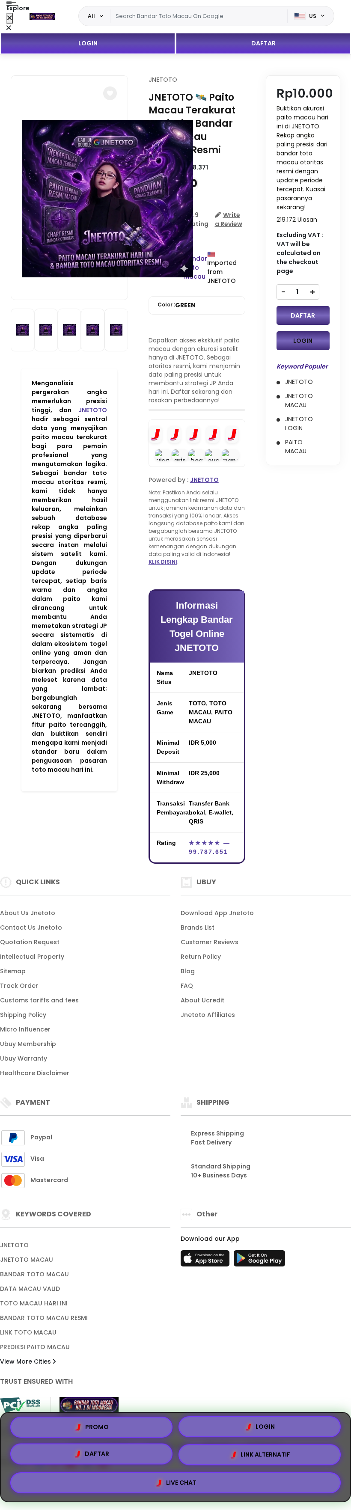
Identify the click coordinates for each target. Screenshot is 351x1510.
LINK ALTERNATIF (265, 1455)
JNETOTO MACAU (26, 1259)
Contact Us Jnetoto (31, 927)
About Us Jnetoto (27, 913)
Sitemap (13, 971)
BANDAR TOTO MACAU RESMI (44, 1318)
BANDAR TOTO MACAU (34, 1274)
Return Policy (201, 956)
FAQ (187, 985)
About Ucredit (202, 1000)
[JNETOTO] (42, 16)
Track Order (19, 985)
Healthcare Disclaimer (34, 1073)
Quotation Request (29, 942)
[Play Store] (259, 1261)
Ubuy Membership (28, 1044)
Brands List (197, 927)
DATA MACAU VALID (30, 1288)
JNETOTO (92, 410)
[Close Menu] (9, 18)
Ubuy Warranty (23, 1058)
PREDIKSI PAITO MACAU (35, 1347)
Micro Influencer (25, 1029)
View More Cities (26, 1361)
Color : (177, 305)
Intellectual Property (32, 956)
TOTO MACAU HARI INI (34, 1303)
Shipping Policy (23, 1015)
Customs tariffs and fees (39, 1000)
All (91, 16)
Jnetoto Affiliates (208, 1015)
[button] (110, 93)
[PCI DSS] (20, 1405)
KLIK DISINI (163, 561)
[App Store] (206, 1261)
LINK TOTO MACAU (28, 1332)
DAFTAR (263, 43)
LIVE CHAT (181, 1481)
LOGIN (88, 43)
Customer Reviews (209, 942)
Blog (188, 971)
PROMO (97, 1430)
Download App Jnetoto (217, 913)
